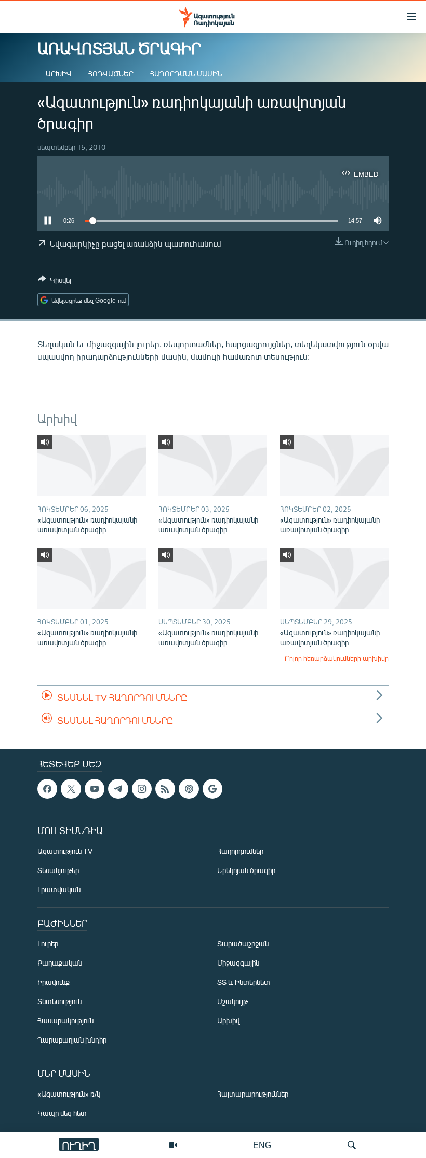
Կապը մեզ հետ (62, 1113)
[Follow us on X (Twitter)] (71, 789)
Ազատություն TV (64, 851)
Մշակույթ (232, 1001)
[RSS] (165, 789)
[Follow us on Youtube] (94, 789)
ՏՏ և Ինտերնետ (243, 982)
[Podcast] (188, 789)
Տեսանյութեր (58, 870)
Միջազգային (238, 962)
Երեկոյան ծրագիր (246, 870)
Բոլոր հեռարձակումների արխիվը (337, 658)
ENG (262, 1145)
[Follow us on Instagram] (142, 789)
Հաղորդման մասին (186, 73)
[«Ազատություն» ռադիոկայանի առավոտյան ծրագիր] (91, 465)
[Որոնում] (351, 1145)
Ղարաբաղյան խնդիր (71, 1039)
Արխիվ (59, 73)
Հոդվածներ (111, 73)
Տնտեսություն (59, 1001)
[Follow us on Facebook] (47, 789)
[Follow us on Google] (212, 789)
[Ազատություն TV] (173, 1145)
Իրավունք (53, 982)
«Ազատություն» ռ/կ (68, 1093)
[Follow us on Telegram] (118, 789)
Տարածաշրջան (243, 943)
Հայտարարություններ (252, 1093)
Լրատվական (59, 889)
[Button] (54, 281)
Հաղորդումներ (240, 851)
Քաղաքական (59, 962)
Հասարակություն (65, 1020)
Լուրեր (47, 943)
